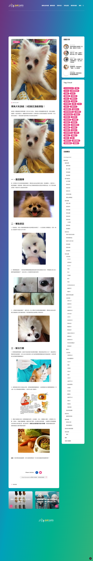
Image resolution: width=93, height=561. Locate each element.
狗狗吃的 (59, 5)
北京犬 (68, 361)
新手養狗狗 (67, 103)
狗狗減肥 (68, 213)
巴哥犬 (66, 98)
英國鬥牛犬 (70, 397)
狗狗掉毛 (68, 184)
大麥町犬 (69, 307)
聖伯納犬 (67, 135)
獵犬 (68, 278)
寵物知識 (52, 5)
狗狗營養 (75, 119)
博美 (77, 88)
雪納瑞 (68, 404)
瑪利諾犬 (74, 130)
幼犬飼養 (68, 181)
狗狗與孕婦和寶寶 (69, 428)
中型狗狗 (68, 256)
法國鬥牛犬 (73, 106)
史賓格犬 (69, 262)
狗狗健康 (78, 111)
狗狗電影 (68, 175)
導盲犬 (67, 349)
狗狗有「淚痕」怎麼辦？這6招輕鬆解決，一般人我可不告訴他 (76, 61)
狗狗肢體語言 (75, 124)
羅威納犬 (69, 326)
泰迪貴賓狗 (67, 109)
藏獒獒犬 (69, 336)
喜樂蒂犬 (69, 304)
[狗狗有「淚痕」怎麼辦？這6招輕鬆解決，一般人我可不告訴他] (66, 59)
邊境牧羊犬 (67, 140)
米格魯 (76, 132)
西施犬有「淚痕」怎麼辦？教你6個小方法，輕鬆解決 (76, 53)
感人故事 (67, 101)
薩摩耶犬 (74, 135)
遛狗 (67, 434)
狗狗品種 (66, 5)
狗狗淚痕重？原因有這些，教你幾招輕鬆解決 (76, 73)
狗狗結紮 (67, 124)
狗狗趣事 (74, 127)
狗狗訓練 (67, 127)
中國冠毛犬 (70, 355)
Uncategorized (68, 88)
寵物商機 (67, 96)
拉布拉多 (74, 101)
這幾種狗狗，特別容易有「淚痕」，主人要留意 (75, 67)
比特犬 (68, 317)
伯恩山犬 (69, 300)
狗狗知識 (74, 122)
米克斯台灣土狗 (68, 132)
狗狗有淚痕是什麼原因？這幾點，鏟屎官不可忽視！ (76, 47)
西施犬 (66, 138)
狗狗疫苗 (68, 216)
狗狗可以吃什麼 (68, 114)
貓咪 (80, 5)
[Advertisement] (46, 22)
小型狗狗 (68, 352)
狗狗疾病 (67, 122)
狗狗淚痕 (16, 42)
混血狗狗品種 (69, 410)
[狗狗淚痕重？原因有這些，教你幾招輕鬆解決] (66, 73)
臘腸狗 (68, 394)
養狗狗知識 (74, 5)
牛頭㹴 (68, 275)
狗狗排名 (77, 114)
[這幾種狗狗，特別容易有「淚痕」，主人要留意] (66, 66)
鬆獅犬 (68, 291)
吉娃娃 (66, 93)
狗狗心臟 (68, 203)
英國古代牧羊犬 (71, 333)
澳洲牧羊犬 (75, 109)
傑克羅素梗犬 (70, 358)
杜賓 (68, 374)
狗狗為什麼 (67, 119)
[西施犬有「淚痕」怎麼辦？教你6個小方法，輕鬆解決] (66, 53)
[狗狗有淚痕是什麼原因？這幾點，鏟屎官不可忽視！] (66, 46)
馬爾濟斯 (69, 407)
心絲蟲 (68, 222)
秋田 (68, 282)
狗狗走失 (68, 191)
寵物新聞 (74, 96)
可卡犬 (66, 90)
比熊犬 (66, 106)
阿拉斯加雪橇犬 (71, 343)
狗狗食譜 (68, 247)
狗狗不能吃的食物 (68, 111)
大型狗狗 (68, 298)
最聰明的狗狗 (69, 416)
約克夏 (68, 391)
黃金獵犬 (76, 143)
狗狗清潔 (74, 117)
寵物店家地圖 (45, 5)
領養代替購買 (76, 140)
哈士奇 (72, 93)
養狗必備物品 (67, 143)
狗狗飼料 (67, 130)
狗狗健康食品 (69, 237)
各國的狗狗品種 (74, 90)
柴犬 (79, 103)
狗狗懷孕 (68, 206)
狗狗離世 (68, 228)
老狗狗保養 (68, 194)
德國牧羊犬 (73, 98)
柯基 (74, 103)
